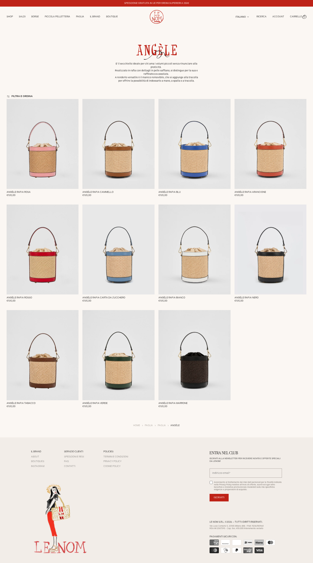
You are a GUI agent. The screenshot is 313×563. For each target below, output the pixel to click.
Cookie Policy (112, 466)
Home (136, 425)
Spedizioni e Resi (74, 456)
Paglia (149, 425)
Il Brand (95, 16)
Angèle (175, 425)
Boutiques (37, 461)
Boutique (112, 16)
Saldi (22, 16)
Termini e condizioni (115, 456)
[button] (298, 17)
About (35, 456)
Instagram (38, 466)
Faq (66, 461)
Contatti (69, 466)
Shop (10, 16)
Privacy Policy (112, 461)
